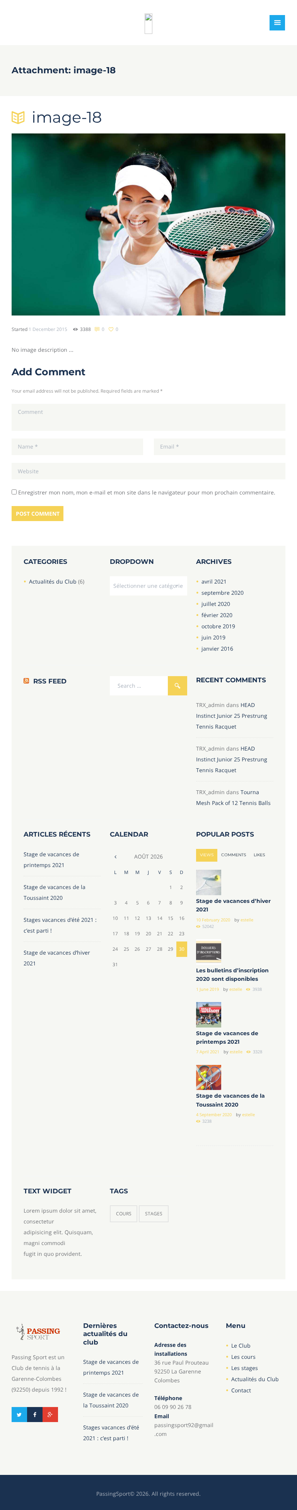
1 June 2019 (207, 989)
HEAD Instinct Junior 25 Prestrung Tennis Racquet (231, 715)
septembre (222, 592)
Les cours (243, 1356)
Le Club (241, 1345)
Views (206, 854)
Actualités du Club (53, 581)
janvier (217, 648)
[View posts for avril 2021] (115, 856)
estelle (247, 920)
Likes (259, 854)
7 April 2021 (207, 1051)
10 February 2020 (213, 920)
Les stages (244, 1368)
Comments (233, 854)
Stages (153, 1213)
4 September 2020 (214, 1114)
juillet (215, 603)
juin (213, 637)
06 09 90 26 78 (172, 1406)
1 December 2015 (48, 329)
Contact (241, 1390)
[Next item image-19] (216, 224)
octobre (218, 626)
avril (214, 581)
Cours (123, 1213)
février (216, 615)
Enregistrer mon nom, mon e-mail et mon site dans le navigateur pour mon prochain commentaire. (146, 492)
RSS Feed (50, 681)
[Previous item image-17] (80, 224)
